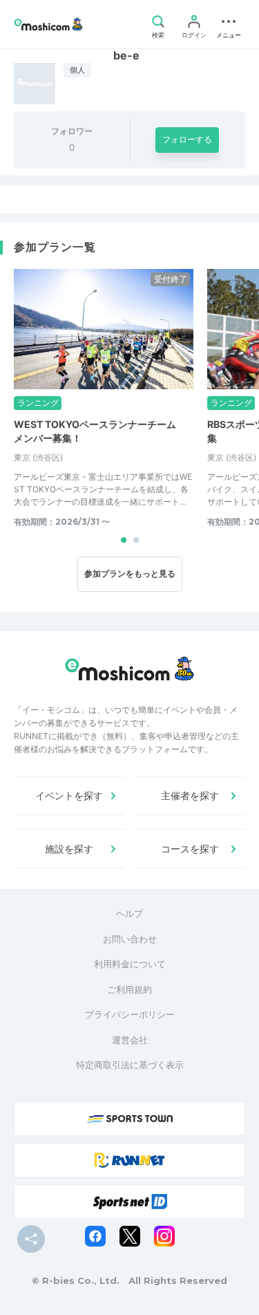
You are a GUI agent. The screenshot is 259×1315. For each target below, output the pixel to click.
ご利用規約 (129, 989)
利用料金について (130, 963)
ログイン (194, 35)
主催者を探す (190, 795)
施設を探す (69, 849)
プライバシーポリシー (130, 1014)
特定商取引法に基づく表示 (130, 1064)
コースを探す (190, 849)
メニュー (228, 35)
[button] (123, 540)
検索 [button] (158, 35)
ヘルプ (129, 913)
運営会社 (130, 1039)
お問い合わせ (130, 938)
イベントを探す (69, 795)
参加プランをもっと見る (129, 573)
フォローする (187, 139)
